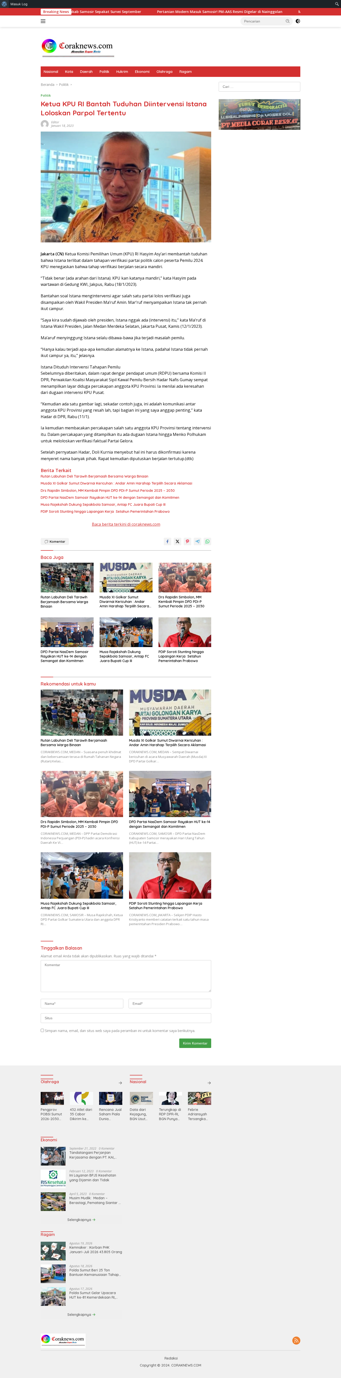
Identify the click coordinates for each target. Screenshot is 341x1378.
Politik (104, 71)
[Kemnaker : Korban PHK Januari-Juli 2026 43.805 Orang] (53, 1251)
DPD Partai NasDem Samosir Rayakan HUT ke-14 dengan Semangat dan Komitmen (110, 497)
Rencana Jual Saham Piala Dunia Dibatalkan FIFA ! (110, 1114)
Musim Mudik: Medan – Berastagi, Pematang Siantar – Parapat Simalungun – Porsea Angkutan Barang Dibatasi (95, 1200)
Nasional (51, 71)
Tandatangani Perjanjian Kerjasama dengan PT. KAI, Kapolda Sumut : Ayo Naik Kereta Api (91, 1154)
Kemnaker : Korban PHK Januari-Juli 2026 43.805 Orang (95, 1249)
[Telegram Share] (197, 541)
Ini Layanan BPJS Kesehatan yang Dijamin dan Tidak (92, 1177)
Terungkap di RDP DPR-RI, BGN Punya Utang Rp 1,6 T (170, 1114)
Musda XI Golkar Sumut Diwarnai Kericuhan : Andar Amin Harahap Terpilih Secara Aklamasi (116, 483)
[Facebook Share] (167, 541)
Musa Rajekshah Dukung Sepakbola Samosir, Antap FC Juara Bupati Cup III (103, 504)
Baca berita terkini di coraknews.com (126, 524)
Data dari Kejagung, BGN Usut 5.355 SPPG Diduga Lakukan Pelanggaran (140, 1114)
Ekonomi (142, 71)
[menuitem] (4, 4)
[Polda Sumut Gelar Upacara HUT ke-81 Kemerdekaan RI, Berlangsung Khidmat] (53, 1296)
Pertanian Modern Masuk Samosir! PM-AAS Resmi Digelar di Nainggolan (170, 11)
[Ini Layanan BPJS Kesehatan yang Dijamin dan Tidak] (53, 1179)
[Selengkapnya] (120, 1082)
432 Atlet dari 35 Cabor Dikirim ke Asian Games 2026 (81, 1114)
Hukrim (122, 71)
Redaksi (171, 1358)
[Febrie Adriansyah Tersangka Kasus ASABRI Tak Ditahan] (199, 1098)
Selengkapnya (79, 1219)
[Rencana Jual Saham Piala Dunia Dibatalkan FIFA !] (110, 1098)
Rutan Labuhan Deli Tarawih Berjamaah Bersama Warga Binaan (94, 476)
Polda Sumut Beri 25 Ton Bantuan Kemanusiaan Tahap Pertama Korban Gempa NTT (94, 1272)
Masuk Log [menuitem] (18, 4)
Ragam (185, 71)
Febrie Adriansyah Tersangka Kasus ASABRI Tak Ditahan (199, 1114)
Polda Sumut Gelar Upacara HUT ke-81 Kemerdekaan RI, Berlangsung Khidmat (92, 1295)
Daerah (86, 71)
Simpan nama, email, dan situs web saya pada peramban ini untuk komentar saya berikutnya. (120, 1030)
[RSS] (296, 1341)
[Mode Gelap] (297, 21)
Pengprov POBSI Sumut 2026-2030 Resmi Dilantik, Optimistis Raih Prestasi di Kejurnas (51, 1114)
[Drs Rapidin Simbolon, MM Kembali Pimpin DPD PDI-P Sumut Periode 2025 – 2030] (185, 577)
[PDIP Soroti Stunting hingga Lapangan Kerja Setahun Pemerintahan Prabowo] (185, 632)
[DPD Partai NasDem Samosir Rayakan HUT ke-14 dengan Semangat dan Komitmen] (67, 632)
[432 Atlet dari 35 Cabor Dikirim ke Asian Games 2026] (81, 1098)
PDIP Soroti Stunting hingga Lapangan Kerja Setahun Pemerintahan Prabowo (105, 511)
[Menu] (44, 21)
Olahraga (164, 71)
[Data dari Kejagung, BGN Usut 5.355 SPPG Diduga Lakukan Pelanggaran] (141, 1098)
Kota (69, 71)
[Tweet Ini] (177, 541)
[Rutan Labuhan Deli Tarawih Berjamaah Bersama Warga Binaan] (67, 577)
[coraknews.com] (78, 48)
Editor (55, 122)
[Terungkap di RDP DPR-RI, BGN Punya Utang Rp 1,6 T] (170, 1098)
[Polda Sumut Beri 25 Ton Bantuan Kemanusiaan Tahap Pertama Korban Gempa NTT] (53, 1273)
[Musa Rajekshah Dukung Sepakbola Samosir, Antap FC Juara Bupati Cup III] (126, 632)
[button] (288, 21)
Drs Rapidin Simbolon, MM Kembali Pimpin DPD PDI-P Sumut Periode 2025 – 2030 (108, 490)
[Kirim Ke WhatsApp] (207, 541)
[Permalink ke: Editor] (45, 123)
